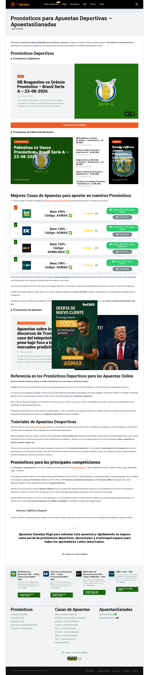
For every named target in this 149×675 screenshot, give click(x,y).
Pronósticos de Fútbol (74, 125)
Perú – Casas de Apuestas (65, 639)
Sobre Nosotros (89, 671)
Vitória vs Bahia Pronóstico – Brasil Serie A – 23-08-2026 (88, 151)
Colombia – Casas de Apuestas (67, 632)
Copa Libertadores (78, 468)
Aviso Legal (116, 671)
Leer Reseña (123, 217)
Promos (93, 4)
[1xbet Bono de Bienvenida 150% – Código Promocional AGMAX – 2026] (26, 235)
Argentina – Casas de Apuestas (67, 621)
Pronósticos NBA (17, 618)
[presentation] (127, 113)
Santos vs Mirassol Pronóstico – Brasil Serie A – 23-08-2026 (90, 173)
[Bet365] (74, 337)
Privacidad (126, 671)
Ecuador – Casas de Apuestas (66, 625)
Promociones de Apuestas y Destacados (70, 618)
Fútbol (64, 4)
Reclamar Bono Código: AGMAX (123, 263)
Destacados (75, 4)
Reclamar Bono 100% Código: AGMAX (123, 211)
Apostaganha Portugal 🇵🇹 (109, 618)
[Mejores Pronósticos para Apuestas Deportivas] (20, 4)
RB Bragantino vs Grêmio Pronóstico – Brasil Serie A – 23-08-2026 (41, 87)
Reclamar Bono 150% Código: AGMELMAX (123, 245)
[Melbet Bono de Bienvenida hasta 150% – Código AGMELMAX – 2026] (26, 252)
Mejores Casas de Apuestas (66, 614)
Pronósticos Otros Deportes (21, 628)
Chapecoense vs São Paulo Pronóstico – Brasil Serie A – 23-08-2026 (90, 162)
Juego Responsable (104, 671)
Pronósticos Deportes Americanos (24, 625)
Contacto (135, 671)
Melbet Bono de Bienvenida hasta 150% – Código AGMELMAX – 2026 (94, 574)
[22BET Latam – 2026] (26, 269)
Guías (101, 4)
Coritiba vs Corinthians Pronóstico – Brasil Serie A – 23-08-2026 (90, 183)
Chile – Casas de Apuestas (65, 628)
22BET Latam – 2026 (124, 572)
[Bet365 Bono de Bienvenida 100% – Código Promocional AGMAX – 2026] (26, 217)
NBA (84, 4)
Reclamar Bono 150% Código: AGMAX (123, 228)
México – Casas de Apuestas (66, 635)
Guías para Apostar (38, 427)
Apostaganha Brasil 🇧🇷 (107, 614)
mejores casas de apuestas (57, 201)
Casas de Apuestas (51, 4)
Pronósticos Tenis (18, 621)
